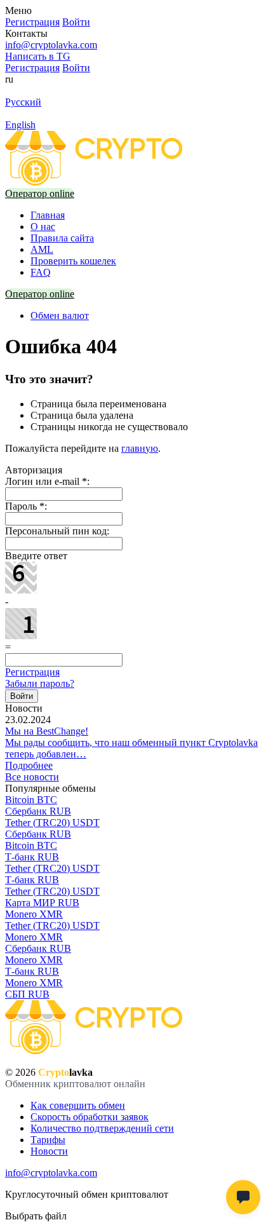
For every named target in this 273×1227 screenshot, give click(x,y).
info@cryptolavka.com (51, 44)
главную (139, 448)
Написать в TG (37, 56)
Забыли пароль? (39, 683)
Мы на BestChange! (46, 731)
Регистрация (32, 672)
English (20, 124)
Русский (23, 102)
